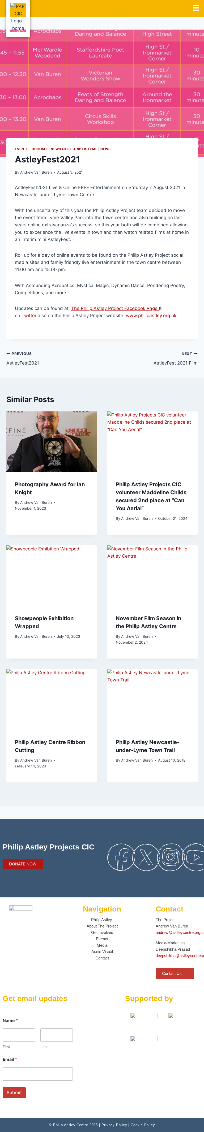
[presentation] (51, 441)
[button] (196, 8)
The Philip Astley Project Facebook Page (115, 308)
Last (44, 1046)
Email (10, 1059)
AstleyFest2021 (22, 359)
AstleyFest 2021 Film (176, 359)
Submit (14, 1092)
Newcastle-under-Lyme (74, 149)
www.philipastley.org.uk (151, 315)
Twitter (30, 315)
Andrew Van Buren (36, 172)
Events (22, 149)
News (105, 149)
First (6, 1046)
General (40, 149)
